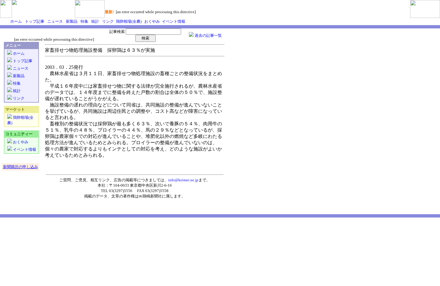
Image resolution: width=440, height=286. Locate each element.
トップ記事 (34, 21)
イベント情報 (173, 21)
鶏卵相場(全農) (128, 21)
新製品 (71, 21)
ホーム (16, 21)
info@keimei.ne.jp (183, 180)
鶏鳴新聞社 (152, 196)
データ (101, 196)
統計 (94, 21)
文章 (115, 196)
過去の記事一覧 (208, 35)
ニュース (54, 21)
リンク (107, 21)
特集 (84, 21)
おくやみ (151, 21)
